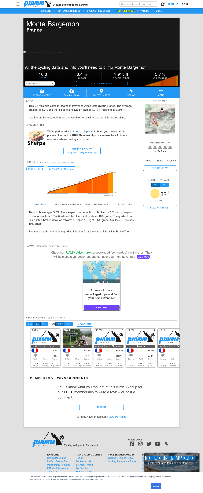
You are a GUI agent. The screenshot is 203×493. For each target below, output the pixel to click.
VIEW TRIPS (101, 307)
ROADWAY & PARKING (68, 204)
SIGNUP (101, 407)
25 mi (37, 324)
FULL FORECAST (160, 207)
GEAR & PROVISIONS (96, 204)
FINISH (68, 324)
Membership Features (58, 464)
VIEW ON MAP (85, 324)
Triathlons (52, 471)
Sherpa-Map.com (83, 131)
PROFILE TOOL (35, 168)
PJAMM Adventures (57, 468)
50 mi (44, 324)
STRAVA (131, 95)
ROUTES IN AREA (101, 95)
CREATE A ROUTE (82, 150)
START (60, 324)
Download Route (72, 95)
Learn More (143, 256)
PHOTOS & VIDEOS (42, 95)
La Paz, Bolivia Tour (57, 461)
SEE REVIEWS (160, 168)
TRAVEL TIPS (124, 204)
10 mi (29, 324)
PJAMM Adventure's (78, 252)
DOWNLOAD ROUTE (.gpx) (61, 168)
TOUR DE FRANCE (125, 10)
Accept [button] (156, 486)
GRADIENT (40, 204)
